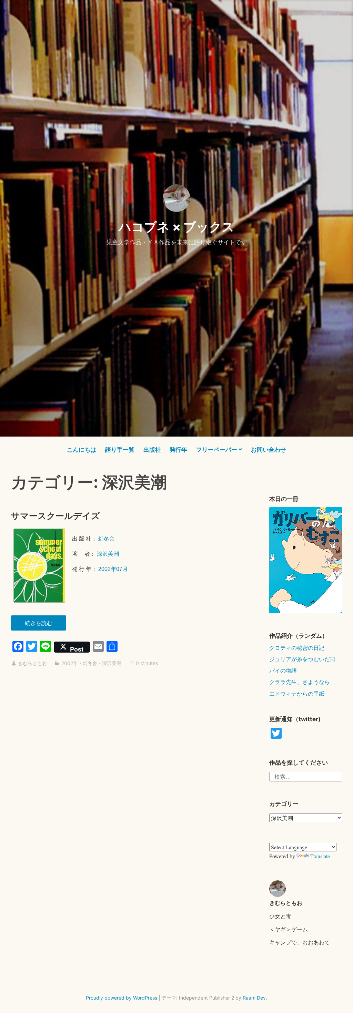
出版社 (152, 449)
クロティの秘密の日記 (296, 647)
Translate (320, 856)
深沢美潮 (108, 554)
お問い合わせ (268, 449)
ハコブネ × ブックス (176, 226)
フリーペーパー (216, 449)
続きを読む (42, 625)
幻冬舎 (107, 539)
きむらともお (32, 663)
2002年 (69, 663)
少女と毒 (280, 916)
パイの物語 (283, 670)
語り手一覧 (119, 449)
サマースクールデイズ (55, 516)
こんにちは (81, 449)
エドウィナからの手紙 (296, 693)
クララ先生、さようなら (299, 681)
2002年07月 (113, 569)
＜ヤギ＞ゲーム (288, 929)
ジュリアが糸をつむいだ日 (302, 659)
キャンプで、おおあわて (299, 942)
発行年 (178, 449)
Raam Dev (254, 998)
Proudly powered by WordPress (121, 998)
